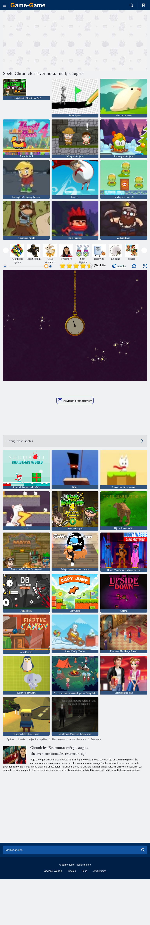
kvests (21, 739)
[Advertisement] (39, 39)
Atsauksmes (99, 871)
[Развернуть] (145, 266)
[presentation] (6, 250)
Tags (84, 871)
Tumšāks (121, 266)
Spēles (10, 739)
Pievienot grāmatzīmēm (77, 400)
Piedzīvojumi (58, 739)
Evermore (95, 739)
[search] (143, 850)
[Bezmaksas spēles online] (28, 5)
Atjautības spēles (38, 739)
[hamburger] (4, 5)
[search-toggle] (131, 5)
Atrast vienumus (77, 739)
